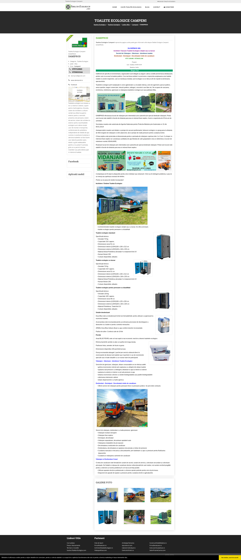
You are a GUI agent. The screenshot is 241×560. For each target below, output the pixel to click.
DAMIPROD (102, 37)
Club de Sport (98, 543)
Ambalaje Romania (128, 543)
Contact (156, 7)
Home (114, 7)
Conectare (169, 7)
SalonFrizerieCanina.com (157, 550)
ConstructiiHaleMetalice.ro (158, 543)
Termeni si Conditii (73, 548)
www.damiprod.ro (76, 80)
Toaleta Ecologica (100, 25)
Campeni (135, 25)
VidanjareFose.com (100, 550)
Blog (147, 7)
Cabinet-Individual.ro (128, 548)
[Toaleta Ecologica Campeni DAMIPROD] (108, 496)
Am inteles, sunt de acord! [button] (229, 557)
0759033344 (77, 72)
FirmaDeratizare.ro (155, 545)
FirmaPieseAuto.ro (100, 545)
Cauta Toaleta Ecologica (131, 7)
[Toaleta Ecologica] (77, 7)
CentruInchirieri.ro (128, 550)
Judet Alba (126, 25)
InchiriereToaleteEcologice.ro (103, 548)
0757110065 (77, 69)
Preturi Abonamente (73, 545)
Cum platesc (71, 543)
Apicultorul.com (127, 545)
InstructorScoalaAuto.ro (157, 548)
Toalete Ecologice (114, 25)
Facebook (73, 85)
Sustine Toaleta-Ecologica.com (76, 550)
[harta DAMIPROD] (79, 94)
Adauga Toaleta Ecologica (166, 1)
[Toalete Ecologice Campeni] (79, 42)
